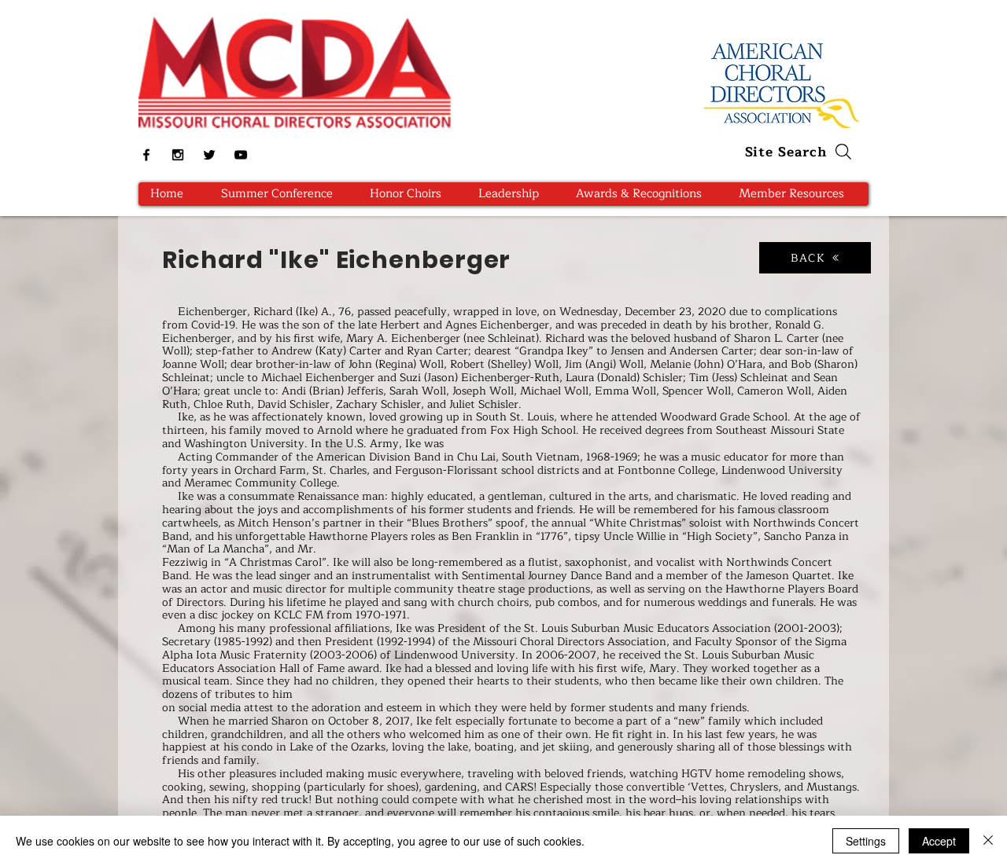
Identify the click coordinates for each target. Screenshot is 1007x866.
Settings (866, 841)
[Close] (988, 840)
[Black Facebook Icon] (146, 155)
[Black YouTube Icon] (241, 155)
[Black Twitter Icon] (209, 155)
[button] (411, 194)
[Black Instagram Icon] (178, 155)
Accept (939, 841)
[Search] (843, 151)
